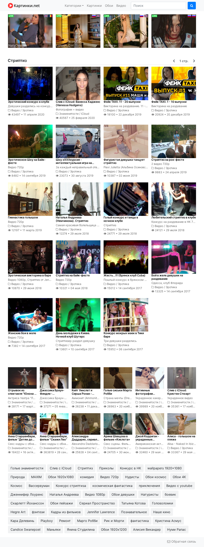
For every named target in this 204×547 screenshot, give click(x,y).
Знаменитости (68, 113)
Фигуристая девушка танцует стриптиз (124, 161)
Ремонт (65, 521)
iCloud (85, 113)
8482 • (28, 175)
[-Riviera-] (126, 31)
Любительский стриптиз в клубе (173, 217)
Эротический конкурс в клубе (28, 101)
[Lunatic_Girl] (78, 31)
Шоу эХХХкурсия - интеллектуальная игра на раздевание (74, 163)
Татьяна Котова (133, 503)
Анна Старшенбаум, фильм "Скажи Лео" (54, 437)
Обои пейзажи (61, 503)
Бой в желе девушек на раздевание (167, 277)
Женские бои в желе (22, 333)
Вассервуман (39, 486)
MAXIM (36, 477)
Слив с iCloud (60, 468)
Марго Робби (87, 521)
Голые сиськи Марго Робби (118, 391)
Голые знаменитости (27, 468)
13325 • (172, 291)
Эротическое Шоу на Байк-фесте (27, 161)
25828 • (93, 452)
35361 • (187, 406)
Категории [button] (73, 6)
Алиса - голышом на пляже (181, 437)
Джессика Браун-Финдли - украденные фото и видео (53, 395)
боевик (170, 494)
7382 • (28, 345)
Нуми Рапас (176, 529)
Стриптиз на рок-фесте (167, 159)
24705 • (122, 452)
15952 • (124, 349)
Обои (109, 6)
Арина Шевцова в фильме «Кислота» (117, 437)
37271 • (59, 406)
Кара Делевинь (22, 521)
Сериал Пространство (97, 503)
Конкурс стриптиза (71, 486)
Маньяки (54, 529)
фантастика (139, 521)
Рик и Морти (114, 521)
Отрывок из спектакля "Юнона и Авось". (22, 393)
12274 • (74, 233)
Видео (121, 6)
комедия (87, 477)
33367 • (185, 452)
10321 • (73, 288)
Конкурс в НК (130, 468)
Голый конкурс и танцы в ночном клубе (121, 219)
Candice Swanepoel (25, 529)
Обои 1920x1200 (114, 529)
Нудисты (132, 477)
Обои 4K (179, 477)
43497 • (27, 114)
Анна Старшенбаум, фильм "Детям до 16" (22, 439)
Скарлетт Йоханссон (27, 503)
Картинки (94, 6)
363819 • (62, 452)
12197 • (26, 230)
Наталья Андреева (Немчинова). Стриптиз (72, 219)
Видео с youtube (179, 486)
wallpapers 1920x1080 (164, 468)
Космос (16, 486)
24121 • (169, 230)
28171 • (26, 406)
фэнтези (38, 512)
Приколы (106, 468)
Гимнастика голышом (23, 217)
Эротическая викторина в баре (29, 275)
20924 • (172, 114)
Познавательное (134, 512)
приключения (149, 486)
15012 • (124, 288)
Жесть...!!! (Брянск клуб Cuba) (124, 275)
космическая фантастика (112, 486)
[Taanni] (173, 31)
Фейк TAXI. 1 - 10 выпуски (168, 101)
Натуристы (149, 494)
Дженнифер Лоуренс (27, 494)
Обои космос (155, 477)
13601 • (76, 349)
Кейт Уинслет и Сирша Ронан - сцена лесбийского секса (85, 395)
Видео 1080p (95, 494)
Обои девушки (123, 494)
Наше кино (161, 512)
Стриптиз (85, 468)
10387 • (121, 175)
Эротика (27, 110)
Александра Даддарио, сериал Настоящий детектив (84, 441)
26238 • (92, 406)
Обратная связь (183, 541)
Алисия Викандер (147, 529)
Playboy (47, 521)
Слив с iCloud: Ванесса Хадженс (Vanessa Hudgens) (78, 103)
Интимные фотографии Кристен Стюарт (147, 393)
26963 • (123, 406)
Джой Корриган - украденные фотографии (147, 439)
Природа (18, 477)
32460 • (153, 452)
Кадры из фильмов (66, 512)
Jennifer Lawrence (101, 512)
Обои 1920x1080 (61, 477)
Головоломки (162, 503)
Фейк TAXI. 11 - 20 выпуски (122, 101)
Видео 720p (109, 477)
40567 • (77, 117)
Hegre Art (18, 512)
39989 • (155, 406)
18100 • (123, 114)
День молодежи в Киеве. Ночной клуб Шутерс (73, 334)
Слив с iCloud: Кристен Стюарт (179, 391)
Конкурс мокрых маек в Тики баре (124, 334)
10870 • (26, 288)
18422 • (28, 452)
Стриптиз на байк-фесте (73, 275)
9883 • (170, 172)
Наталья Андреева (64, 494)
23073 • (76, 175)
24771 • (121, 233)
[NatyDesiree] (30, 31)
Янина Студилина (81, 529)
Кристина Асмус (168, 521)
